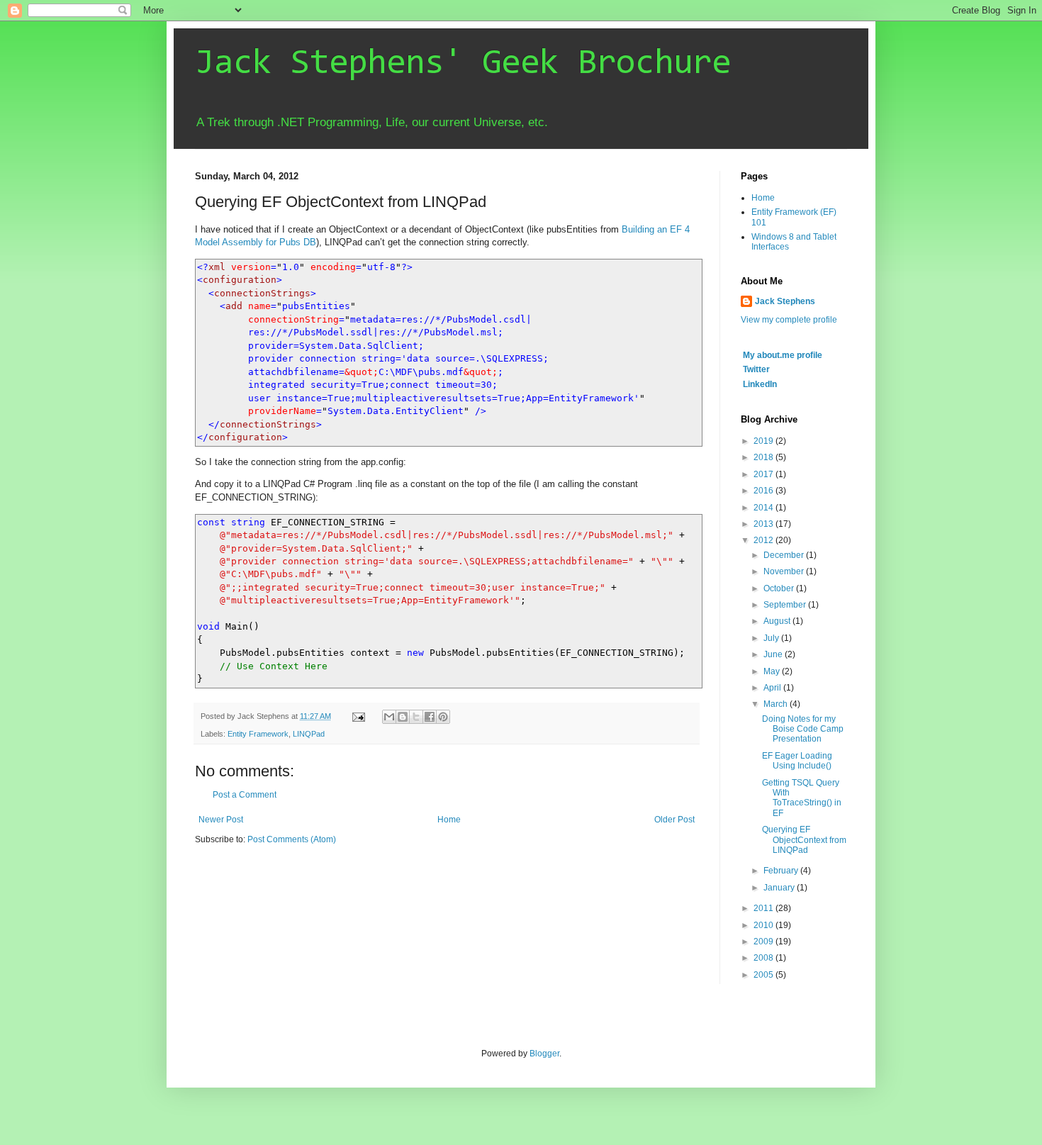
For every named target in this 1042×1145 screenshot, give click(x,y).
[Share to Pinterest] (443, 717)
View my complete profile (789, 320)
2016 (764, 491)
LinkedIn (760, 384)
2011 (764, 908)
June (774, 654)
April (773, 688)
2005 (764, 975)
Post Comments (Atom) (291, 839)
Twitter (756, 369)
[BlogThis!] (403, 717)
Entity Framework (258, 734)
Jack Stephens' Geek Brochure (463, 64)
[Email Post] (358, 716)
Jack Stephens (785, 301)
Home (449, 820)
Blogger (544, 1054)
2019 (764, 441)
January (780, 888)
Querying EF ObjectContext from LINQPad (804, 840)
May (772, 671)
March (776, 704)
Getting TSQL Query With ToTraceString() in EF (801, 798)
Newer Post (220, 820)
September (785, 605)
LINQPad (309, 734)
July (772, 638)
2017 (764, 474)
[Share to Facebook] (429, 717)
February (781, 871)
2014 (764, 508)
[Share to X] (416, 717)
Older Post (674, 820)
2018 (764, 457)
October (779, 588)
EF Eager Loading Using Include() (797, 761)
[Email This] (389, 717)
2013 (764, 524)
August (777, 621)
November (784, 571)
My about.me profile (782, 355)
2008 (764, 958)
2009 (764, 941)
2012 (764, 540)
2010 (764, 925)
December (784, 555)
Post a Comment (244, 795)
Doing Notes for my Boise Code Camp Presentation (803, 729)
